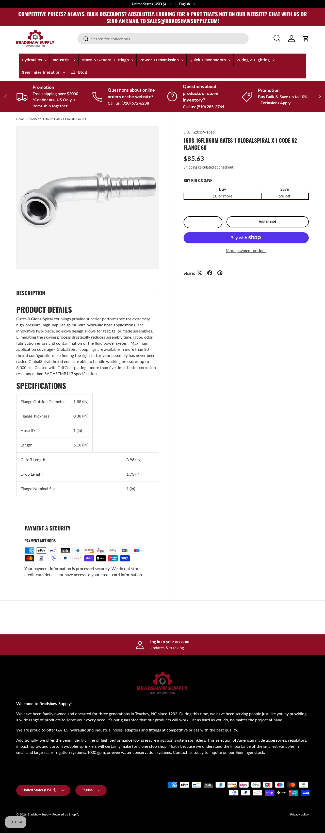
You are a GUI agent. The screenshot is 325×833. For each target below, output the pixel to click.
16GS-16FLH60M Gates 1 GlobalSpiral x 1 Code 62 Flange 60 (59, 119)
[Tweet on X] (199, 273)
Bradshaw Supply (39, 814)
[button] (305, 38)
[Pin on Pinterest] (220, 273)
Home (20, 119)
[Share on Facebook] (210, 273)
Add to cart (267, 221)
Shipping (190, 167)
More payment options (246, 250)
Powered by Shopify (65, 814)
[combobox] (162, 38)
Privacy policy (299, 814)
